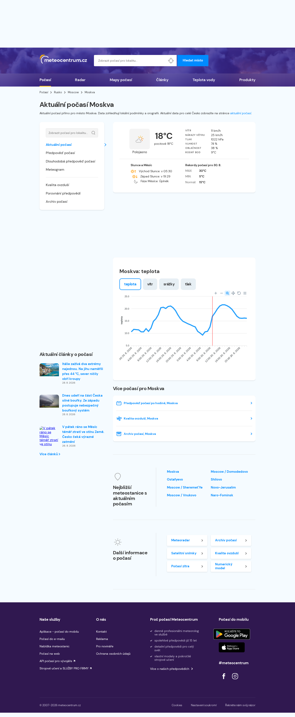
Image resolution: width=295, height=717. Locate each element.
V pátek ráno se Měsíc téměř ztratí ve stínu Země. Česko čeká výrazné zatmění (83, 434)
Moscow (73, 92)
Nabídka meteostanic (55, 646)
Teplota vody (204, 79)
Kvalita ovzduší (57, 185)
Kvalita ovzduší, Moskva (141, 418)
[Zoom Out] (221, 293)
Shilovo (216, 479)
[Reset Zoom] (239, 293)
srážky (169, 284)
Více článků (49, 454)
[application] (184, 330)
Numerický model (223, 566)
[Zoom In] (216, 293)
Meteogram (55, 169)
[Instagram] (235, 680)
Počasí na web (50, 654)
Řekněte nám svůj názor (240, 705)
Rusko (58, 92)
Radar (80, 79)
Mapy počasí (121, 79)
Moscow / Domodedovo (229, 471)
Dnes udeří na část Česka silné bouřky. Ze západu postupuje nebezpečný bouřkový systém (82, 403)
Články (162, 79)
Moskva (173, 471)
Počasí (45, 79)
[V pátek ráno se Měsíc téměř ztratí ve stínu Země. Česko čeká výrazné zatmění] (49, 444)
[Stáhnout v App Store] (232, 647)
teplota (130, 284)
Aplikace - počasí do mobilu (59, 631)
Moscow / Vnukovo (181, 495)
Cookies (177, 705)
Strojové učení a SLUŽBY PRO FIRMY (64, 668)
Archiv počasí (56, 201)
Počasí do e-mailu (52, 639)
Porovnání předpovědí (63, 193)
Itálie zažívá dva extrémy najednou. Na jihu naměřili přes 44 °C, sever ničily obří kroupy (82, 371)
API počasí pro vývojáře (56, 661)
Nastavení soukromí (204, 705)
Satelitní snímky (184, 553)
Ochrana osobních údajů (113, 654)
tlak (188, 284)
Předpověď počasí (60, 153)
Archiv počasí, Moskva (140, 434)
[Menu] (245, 293)
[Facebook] (224, 680)
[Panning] (233, 293)
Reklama (102, 639)
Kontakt (101, 631)
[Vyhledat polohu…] (171, 60)
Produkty (247, 79)
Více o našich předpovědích (169, 669)
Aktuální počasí (58, 144)
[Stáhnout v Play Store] (232, 634)
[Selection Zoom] (227, 293)
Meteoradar (180, 540)
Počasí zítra (180, 566)
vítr (150, 284)
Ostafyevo (175, 479)
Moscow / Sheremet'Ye (185, 487)
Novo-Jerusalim (223, 487)
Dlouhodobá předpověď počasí (70, 161)
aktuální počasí (240, 113)
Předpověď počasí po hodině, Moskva (151, 403)
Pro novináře (104, 646)
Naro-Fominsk (222, 495)
